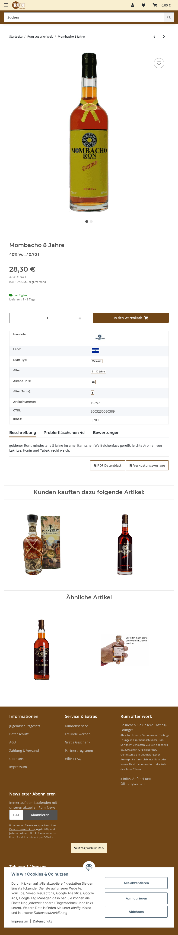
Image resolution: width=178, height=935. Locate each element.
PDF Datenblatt (108, 465)
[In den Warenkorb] (13, 49)
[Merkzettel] (143, 5)
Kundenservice (76, 726)
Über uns (16, 758)
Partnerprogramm (79, 750)
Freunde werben (78, 734)
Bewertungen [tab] (106, 432)
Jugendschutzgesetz (24, 726)
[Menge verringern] (15, 318)
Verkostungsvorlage (148, 465)
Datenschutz (19, 734)
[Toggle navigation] (6, 3)
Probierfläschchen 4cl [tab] (65, 432)
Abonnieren (40, 815)
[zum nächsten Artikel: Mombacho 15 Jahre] (164, 37)
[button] (132, 5)
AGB (12, 742)
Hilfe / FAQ (73, 758)
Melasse (96, 361)
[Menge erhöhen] (80, 318)
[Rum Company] (18, 5)
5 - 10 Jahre (98, 371)
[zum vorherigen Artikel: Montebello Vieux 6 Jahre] (154, 37)
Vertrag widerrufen (89, 848)
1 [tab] (86, 221)
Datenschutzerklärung (22, 829)
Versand (40, 282)
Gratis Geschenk (77, 742)
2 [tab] (91, 221)
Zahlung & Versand (24, 750)
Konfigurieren (136, 898)
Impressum (18, 767)
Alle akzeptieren (136, 883)
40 (93, 382)
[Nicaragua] (95, 350)
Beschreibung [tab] (22, 432)
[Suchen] (169, 17)
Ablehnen (136, 912)
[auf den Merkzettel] (159, 63)
